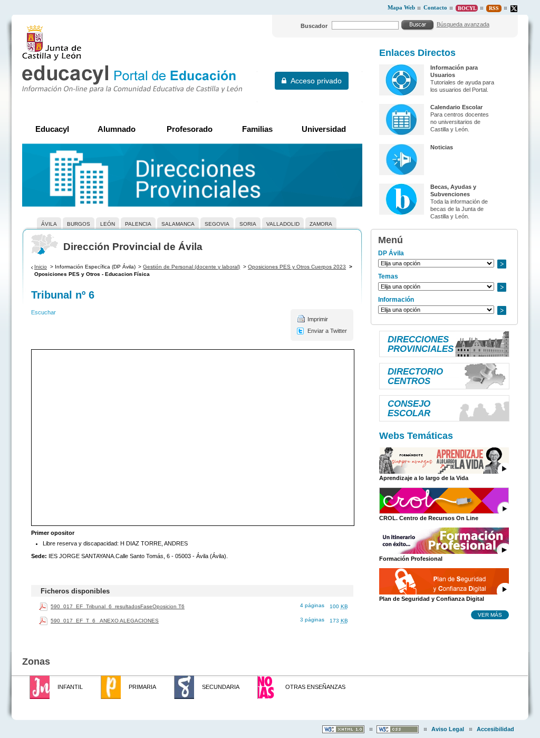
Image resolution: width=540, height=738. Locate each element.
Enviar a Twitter (327, 331)
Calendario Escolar (456, 107)
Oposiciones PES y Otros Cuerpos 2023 (297, 267)
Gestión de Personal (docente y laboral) (191, 267)
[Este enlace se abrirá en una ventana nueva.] (514, 9)
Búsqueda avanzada (463, 24)
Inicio (40, 267)
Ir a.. (501, 264)
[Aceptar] (417, 25)
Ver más (490, 614)
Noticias (441, 147)
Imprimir (317, 319)
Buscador (314, 26)
